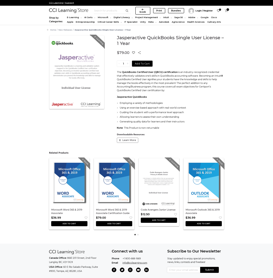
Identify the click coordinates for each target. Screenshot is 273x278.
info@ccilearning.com (135, 262)
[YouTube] (138, 270)
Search (127, 10)
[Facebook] (114, 270)
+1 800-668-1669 (132, 258)
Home (53, 30)
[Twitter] (122, 270)
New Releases (65, 30)
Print (159, 10)
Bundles (176, 10)
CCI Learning (56, 3)
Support (69, 3)
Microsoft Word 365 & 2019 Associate (66, 211)
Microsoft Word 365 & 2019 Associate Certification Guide (113, 211)
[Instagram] (130, 270)
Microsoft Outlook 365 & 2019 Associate (203, 211)
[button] (69, 223)
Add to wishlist (133, 52)
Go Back (48, 30)
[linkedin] (146, 270)
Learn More (129, 140)
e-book (143, 10)
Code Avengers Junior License (158, 209)
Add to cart (142, 63)
